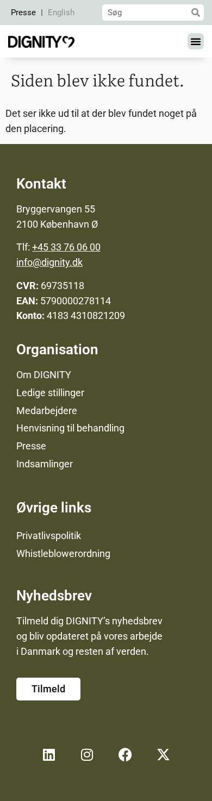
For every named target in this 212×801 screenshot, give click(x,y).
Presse (23, 12)
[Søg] (196, 12)
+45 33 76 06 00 (66, 247)
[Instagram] (87, 754)
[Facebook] (125, 754)
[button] (196, 41)
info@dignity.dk (49, 262)
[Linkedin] (49, 754)
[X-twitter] (163, 754)
